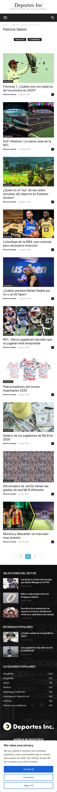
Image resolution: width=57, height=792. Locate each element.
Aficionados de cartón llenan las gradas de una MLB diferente (25, 488)
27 (35, 556)
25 (21, 556)
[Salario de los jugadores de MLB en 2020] (28, 417)
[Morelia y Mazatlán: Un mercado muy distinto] (28, 516)
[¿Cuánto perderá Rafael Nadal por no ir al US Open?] (28, 272)
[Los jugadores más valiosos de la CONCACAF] (10, 651)
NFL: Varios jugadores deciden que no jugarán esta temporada (27, 341)
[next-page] (41, 556)
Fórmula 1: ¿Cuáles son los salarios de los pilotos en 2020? (28, 88)
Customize (28, 777)
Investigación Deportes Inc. (14, 529)
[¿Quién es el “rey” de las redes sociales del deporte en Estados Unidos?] (28, 171)
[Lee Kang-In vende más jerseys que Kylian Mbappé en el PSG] (10, 583)
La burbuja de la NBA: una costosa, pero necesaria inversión (27, 243)
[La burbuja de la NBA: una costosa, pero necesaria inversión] (28, 224)
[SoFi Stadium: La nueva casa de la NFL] (28, 120)
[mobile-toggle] (5, 18)
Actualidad (8, 81)
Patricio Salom (9, 94)
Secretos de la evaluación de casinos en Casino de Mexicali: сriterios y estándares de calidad (37, 611)
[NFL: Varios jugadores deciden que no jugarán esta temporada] (28, 321)
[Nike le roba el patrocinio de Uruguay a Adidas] (10, 598)
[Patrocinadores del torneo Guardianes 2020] (28, 369)
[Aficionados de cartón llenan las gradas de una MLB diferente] (28, 466)
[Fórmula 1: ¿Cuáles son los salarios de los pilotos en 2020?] (28, 68)
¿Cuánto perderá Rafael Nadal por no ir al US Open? (26, 292)
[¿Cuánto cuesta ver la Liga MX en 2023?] (10, 637)
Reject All (28, 785)
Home (5, 25)
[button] (52, 18)
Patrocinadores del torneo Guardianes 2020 (21, 388)
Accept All (28, 769)
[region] (28, 766)
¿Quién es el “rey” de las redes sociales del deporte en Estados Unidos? (25, 194)
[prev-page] (14, 556)
